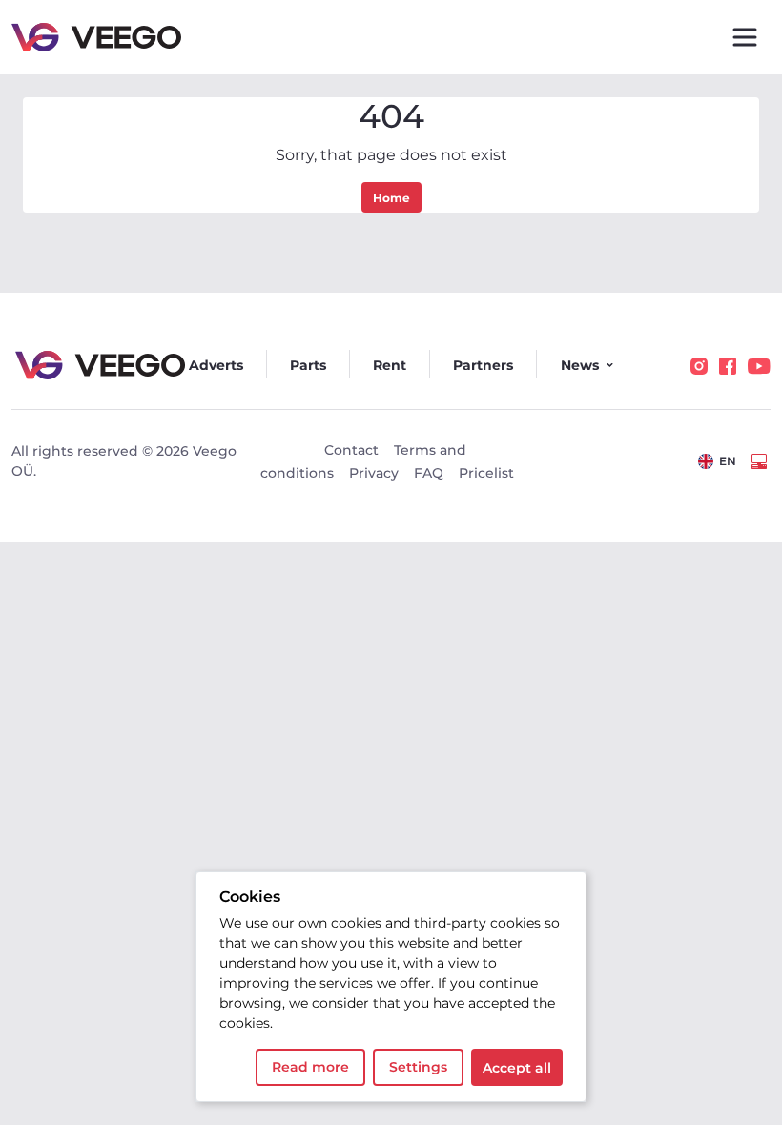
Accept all (517, 1067)
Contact (351, 450)
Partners (483, 365)
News (580, 365)
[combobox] (717, 461)
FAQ (428, 472)
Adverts (216, 365)
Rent (389, 365)
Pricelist (486, 472)
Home (391, 198)
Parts (308, 365)
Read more (310, 1066)
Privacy (374, 472)
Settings (418, 1066)
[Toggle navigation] (745, 37)
